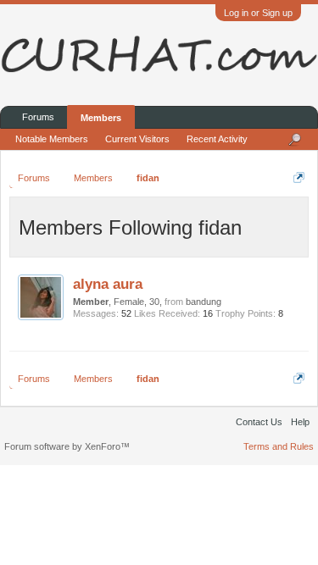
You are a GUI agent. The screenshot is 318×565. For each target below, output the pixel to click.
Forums (38, 117)
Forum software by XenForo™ (67, 446)
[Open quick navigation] (298, 177)
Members (101, 118)
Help (300, 422)
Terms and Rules (278, 446)
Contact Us (259, 422)
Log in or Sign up (258, 13)
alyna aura (107, 283)
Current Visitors (137, 139)
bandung (203, 301)
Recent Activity (217, 139)
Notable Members (51, 139)
